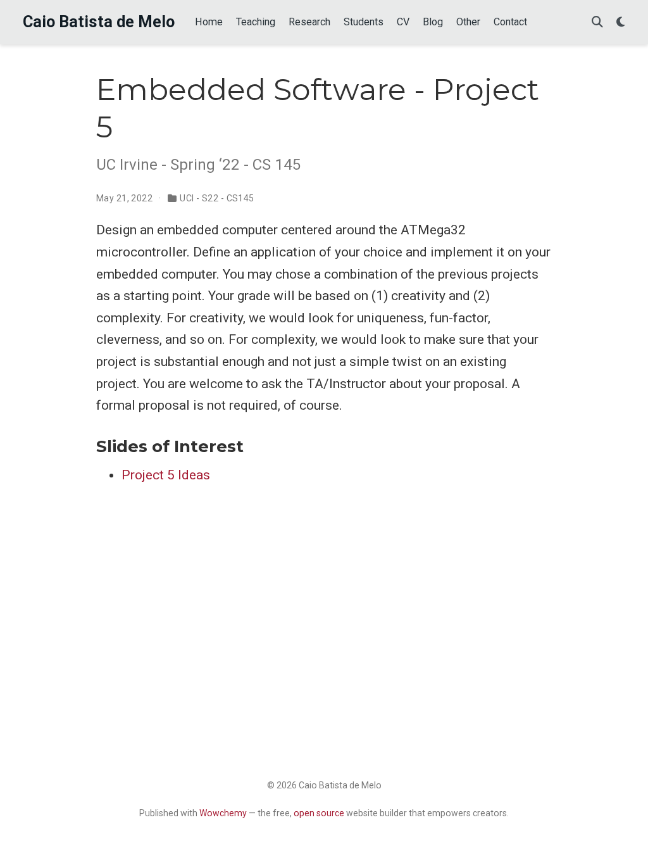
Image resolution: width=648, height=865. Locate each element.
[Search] (597, 22)
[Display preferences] (620, 22)
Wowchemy (223, 813)
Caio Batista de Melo (99, 22)
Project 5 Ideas (166, 475)
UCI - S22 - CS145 (217, 198)
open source (319, 813)
